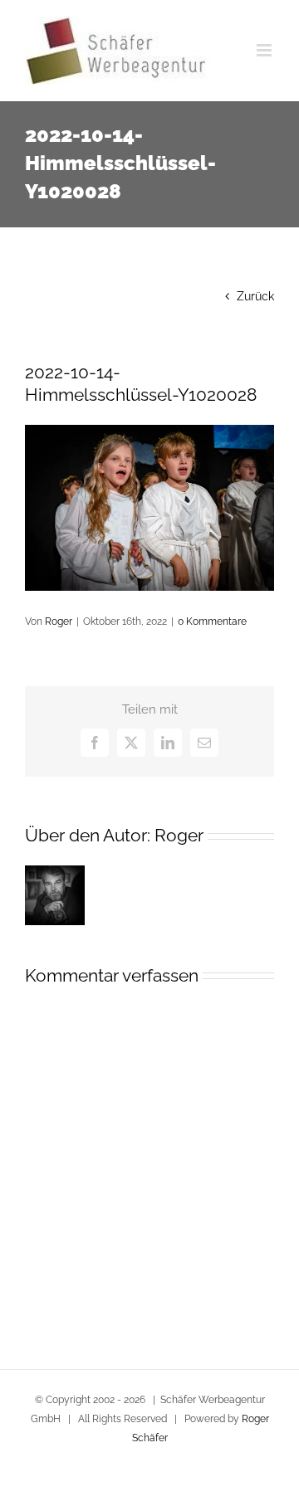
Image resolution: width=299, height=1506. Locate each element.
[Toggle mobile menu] (265, 50)
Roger (58, 621)
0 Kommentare (212, 621)
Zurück (255, 296)
